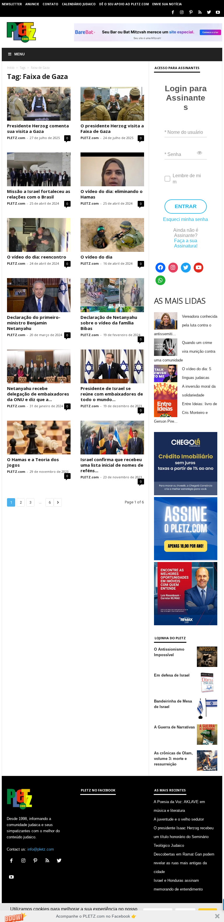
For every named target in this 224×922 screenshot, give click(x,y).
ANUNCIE (32, 4)
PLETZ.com (16, 138)
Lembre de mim (187, 178)
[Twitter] (208, 12)
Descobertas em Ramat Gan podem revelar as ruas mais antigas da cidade (184, 863)
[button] (112, 916)
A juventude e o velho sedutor (179, 819)
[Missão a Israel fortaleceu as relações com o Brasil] (39, 169)
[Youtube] (217, 12)
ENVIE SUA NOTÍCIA (167, 4)
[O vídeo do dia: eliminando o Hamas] (112, 169)
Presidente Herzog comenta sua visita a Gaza (38, 128)
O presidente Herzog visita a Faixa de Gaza (112, 128)
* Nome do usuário (183, 132)
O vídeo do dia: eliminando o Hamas (111, 194)
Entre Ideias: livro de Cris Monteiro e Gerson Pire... (185, 413)
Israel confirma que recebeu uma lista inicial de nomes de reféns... (111, 464)
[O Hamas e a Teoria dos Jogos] (39, 437)
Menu (19, 54)
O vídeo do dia (96, 257)
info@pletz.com (40, 849)
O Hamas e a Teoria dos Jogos (33, 462)
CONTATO (50, 4)
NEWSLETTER (12, 4)
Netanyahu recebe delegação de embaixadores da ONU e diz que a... (38, 393)
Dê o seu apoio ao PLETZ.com (124, 4)
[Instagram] (181, 12)
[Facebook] (172, 12)
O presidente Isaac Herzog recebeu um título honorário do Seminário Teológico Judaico (184, 837)
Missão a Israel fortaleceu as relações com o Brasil (38, 194)
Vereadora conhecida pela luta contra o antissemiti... (185, 325)
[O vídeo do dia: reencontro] (39, 235)
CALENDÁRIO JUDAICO (79, 4)
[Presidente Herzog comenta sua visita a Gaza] (39, 104)
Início (10, 68)
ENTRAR (186, 206)
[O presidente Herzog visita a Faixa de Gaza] (112, 104)
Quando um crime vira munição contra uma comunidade (184, 351)
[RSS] (199, 12)
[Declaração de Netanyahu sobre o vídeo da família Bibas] (112, 295)
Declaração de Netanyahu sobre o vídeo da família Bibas (108, 322)
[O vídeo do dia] (112, 235)
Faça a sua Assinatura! (185, 243)
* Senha (172, 154)
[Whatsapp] (160, 280)
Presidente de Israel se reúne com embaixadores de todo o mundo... (111, 393)
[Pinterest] (190, 12)
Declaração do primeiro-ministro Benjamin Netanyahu (33, 322)
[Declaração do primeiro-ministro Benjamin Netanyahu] (39, 295)
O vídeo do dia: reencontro (36, 257)
